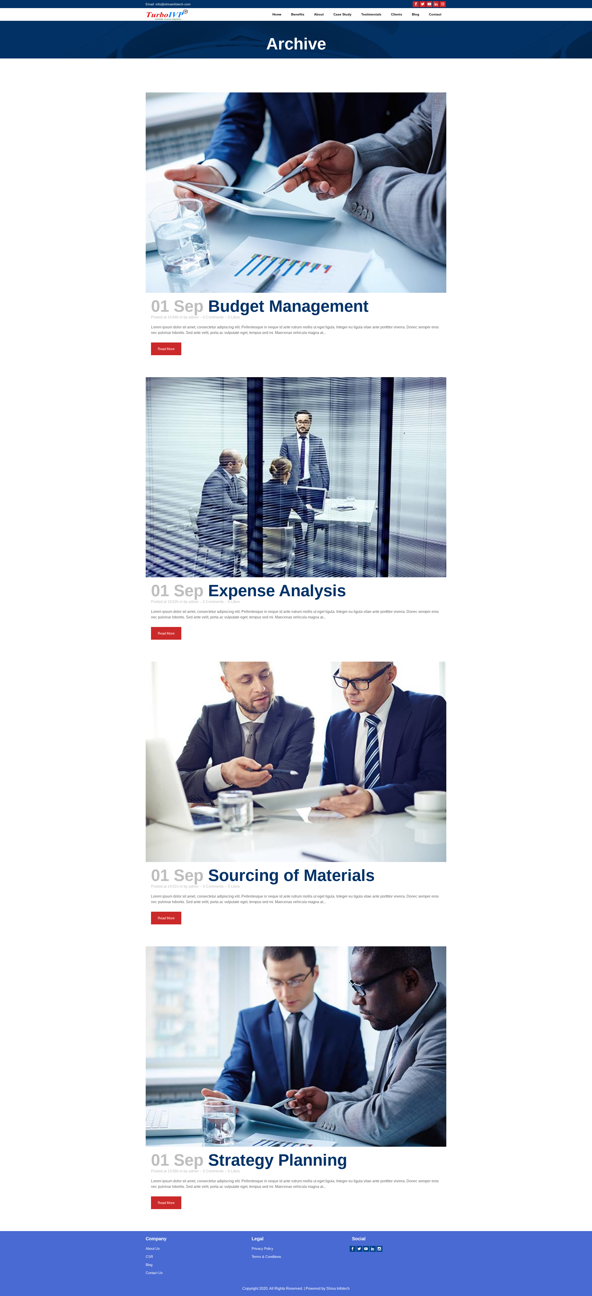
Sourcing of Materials (291, 875)
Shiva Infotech (338, 1288)
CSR (149, 1257)
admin (193, 317)
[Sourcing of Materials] (296, 762)
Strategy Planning (277, 1160)
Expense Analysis (277, 590)
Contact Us (154, 1273)
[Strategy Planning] (296, 1046)
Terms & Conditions (266, 1257)
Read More (166, 349)
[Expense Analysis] (296, 477)
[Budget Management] (296, 192)
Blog (149, 1265)
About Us (153, 1248)
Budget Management (288, 306)
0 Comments (213, 317)
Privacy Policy (262, 1248)
